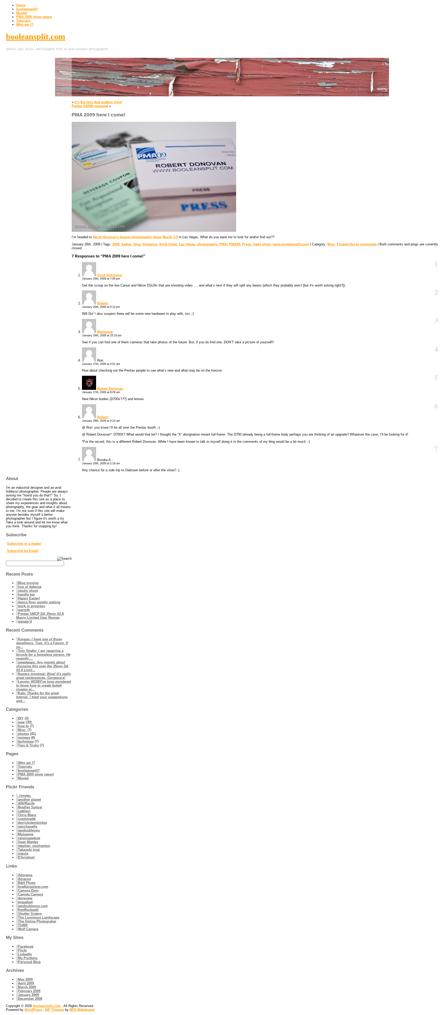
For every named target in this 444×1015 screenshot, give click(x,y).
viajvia (23, 853)
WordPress (33, 1010)
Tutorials (23, 21)
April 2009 (26, 983)
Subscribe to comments (358, 244)
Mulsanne (105, 332)
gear (21, 722)
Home (20, 5)
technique (26, 741)
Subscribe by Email (22, 551)
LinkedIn (25, 954)
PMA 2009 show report (34, 17)
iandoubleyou (29, 830)
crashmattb (27, 819)
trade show (262, 244)
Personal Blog (29, 962)
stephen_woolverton (34, 846)
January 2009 (28, 995)
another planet (29, 799)
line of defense (29, 587)
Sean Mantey (28, 842)
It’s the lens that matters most (98, 102)
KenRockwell (28, 910)
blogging (150, 244)
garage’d (25, 621)
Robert (102, 303)
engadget (25, 902)
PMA (223, 244)
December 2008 (30, 999)
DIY (21, 718)
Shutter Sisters (30, 914)
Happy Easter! (29, 598)
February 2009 (29, 991)
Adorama (25, 875)
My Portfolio (28, 958)
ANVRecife (26, 803)
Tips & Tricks (28, 745)
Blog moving (28, 583)
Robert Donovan (110, 389)
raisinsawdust (29, 838)
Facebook (25, 946)
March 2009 (27, 987)
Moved (21, 13)
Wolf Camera (28, 929)
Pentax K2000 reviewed (90, 106)
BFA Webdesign (82, 1010)
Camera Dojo (28, 890)
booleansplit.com (35, 36)
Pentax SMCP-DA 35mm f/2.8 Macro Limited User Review (40, 616)
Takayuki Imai (29, 850)
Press (246, 244)
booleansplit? (27, 9)
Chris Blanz (27, 815)
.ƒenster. (24, 796)
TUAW (22, 925)
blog (137, 244)
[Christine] (26, 857)
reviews (24, 738)
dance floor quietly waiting (39, 602)
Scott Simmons (109, 275)
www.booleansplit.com (291, 244)
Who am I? (24, 24)
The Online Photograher (37, 921)
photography (207, 244)
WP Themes (54, 1010)
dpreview (25, 898)
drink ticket (168, 244)
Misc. (331, 244)
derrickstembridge (32, 823)
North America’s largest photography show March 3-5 (135, 237)
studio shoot (28, 591)
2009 (115, 244)
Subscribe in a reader (24, 544)
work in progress (31, 606)
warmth (24, 610)
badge (126, 244)
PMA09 (234, 244)
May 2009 (25, 979)
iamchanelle (27, 826)
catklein (24, 811)
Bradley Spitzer (30, 807)
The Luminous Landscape (38, 917)
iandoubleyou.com (33, 906)
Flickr (22, 950)
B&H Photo (26, 883)
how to (23, 726)
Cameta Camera (30, 894)
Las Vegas (187, 244)
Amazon (24, 879)
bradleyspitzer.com (33, 887)
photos (23, 734)
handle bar (26, 594)
